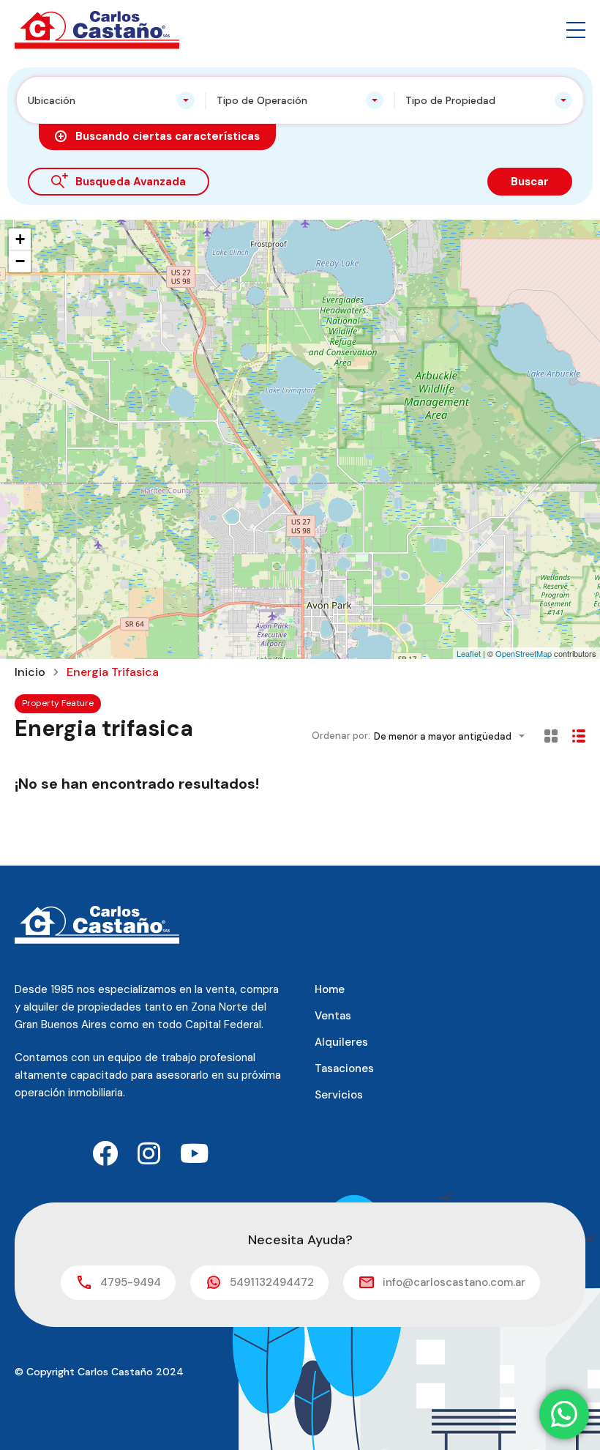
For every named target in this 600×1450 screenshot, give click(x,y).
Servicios (339, 1095)
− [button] (20, 261)
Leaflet (469, 653)
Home (330, 989)
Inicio (30, 672)
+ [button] (20, 239)
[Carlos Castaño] (97, 29)
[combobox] (111, 100)
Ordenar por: (341, 735)
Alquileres (341, 1042)
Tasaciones (344, 1068)
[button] (575, 30)
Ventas (333, 1015)
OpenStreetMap (523, 653)
